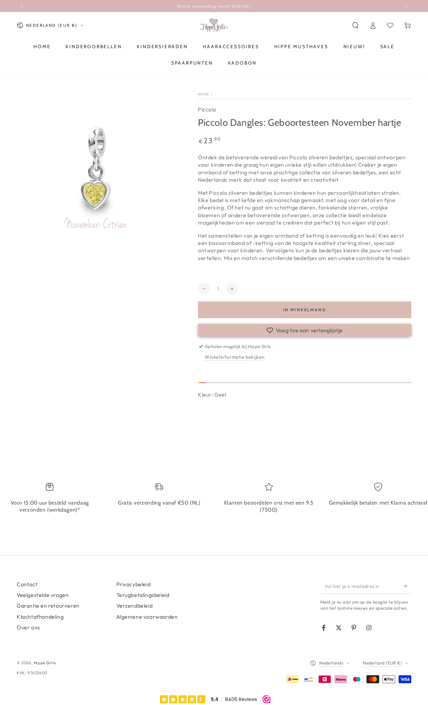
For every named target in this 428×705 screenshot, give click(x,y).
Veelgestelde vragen (43, 595)
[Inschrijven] (407, 586)
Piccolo (207, 109)
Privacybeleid (133, 584)
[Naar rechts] (405, 6)
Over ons (28, 627)
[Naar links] (22, 6)
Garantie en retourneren (48, 605)
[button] (355, 25)
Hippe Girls (45, 662)
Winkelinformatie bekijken (235, 357)
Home (203, 94)
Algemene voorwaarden (147, 616)
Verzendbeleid (134, 605)
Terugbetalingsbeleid (143, 595)
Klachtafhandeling (40, 616)
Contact (27, 584)
